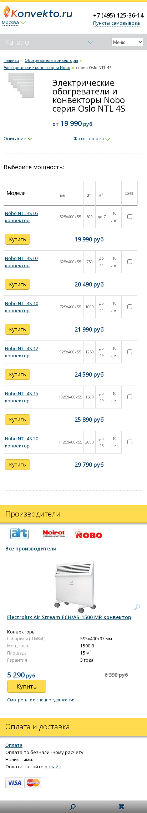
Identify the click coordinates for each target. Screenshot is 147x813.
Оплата (13, 745)
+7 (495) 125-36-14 (118, 15)
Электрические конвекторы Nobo (37, 67)
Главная (11, 60)
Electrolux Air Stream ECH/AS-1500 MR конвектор (69, 617)
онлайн (53, 766)
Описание (15, 138)
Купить (17, 239)
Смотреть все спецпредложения (41, 700)
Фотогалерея (89, 138)
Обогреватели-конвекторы (51, 60)
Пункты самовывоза (116, 23)
